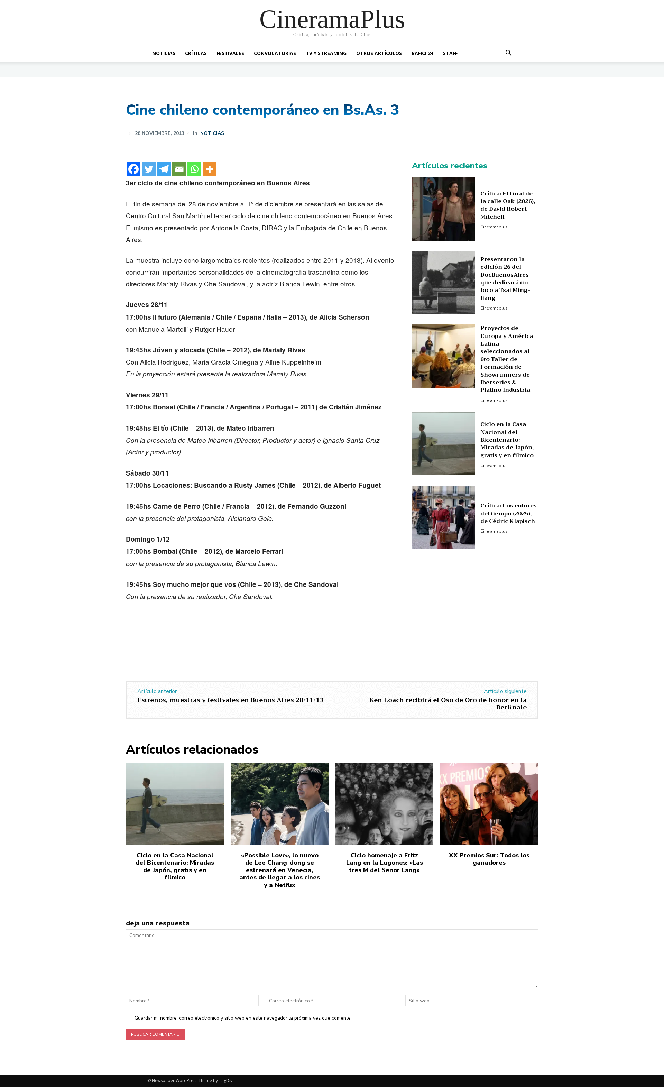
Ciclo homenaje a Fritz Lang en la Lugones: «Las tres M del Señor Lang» (384, 862)
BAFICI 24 (422, 53)
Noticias (163, 53)
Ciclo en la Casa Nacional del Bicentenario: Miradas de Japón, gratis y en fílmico (507, 440)
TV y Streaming (326, 53)
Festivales (230, 53)
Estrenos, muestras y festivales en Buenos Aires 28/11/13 (230, 700)
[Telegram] (164, 169)
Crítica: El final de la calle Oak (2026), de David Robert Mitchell (507, 205)
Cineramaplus (494, 227)
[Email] (179, 169)
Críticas (196, 53)
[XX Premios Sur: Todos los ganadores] (489, 804)
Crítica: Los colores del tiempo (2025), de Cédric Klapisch (508, 513)
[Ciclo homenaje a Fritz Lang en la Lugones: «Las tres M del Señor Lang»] (384, 804)
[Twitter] (149, 169)
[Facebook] (133, 169)
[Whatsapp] (194, 169)
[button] (508, 53)
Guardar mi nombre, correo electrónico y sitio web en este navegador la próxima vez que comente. (243, 1018)
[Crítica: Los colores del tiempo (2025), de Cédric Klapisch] (443, 517)
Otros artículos (379, 53)
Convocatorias (275, 53)
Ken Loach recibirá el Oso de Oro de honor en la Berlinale (448, 703)
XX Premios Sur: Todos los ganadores (489, 859)
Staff (450, 53)
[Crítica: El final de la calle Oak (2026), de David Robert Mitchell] (443, 209)
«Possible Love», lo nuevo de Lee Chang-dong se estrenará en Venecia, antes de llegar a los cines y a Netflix (279, 870)
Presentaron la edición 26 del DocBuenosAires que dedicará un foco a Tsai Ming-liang (505, 279)
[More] (209, 169)
